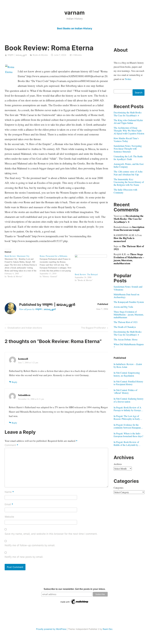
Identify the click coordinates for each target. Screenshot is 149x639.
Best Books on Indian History (74, 28)
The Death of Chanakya (125, 326)
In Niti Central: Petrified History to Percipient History (128, 383)
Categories (118, 487)
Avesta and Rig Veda (123, 306)
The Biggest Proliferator (93, 328)
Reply (14, 381)
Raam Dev (107, 629)
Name (9, 492)
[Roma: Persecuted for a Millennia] (57, 266)
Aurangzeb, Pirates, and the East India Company (128, 165)
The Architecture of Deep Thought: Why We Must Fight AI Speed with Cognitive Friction (129, 130)
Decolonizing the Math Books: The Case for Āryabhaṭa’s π (128, 114)
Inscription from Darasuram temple (129, 228)
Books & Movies (40, 55)
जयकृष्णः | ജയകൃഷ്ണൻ (17, 55)
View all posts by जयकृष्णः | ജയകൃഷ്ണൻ (37, 309)
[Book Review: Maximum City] (22, 266)
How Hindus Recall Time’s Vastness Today (126, 140)
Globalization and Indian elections (24, 328)
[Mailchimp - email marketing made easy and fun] (74, 604)
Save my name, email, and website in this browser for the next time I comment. (51, 533)
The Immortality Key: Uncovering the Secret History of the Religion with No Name (129, 182)
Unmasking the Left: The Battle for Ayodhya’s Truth (128, 158)
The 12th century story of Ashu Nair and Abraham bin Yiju (128, 173)
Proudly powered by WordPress (51, 629)
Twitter (128, 79)
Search (138, 92)
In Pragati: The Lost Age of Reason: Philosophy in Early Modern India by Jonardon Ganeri (127, 417)
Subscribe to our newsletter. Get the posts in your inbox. (74, 589)
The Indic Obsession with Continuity (125, 191)
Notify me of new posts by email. (24, 556)
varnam (74, 12)
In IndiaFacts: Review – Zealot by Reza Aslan (128, 365)
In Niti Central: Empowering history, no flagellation (127, 374)
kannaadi (23, 358)
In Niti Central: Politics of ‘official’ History (125, 391)
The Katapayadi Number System (129, 301)
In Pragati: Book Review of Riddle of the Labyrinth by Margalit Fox (126, 443)
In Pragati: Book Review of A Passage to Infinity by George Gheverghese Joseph (127, 409)
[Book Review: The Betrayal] (91, 264)
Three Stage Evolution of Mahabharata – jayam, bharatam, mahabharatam (129, 258)
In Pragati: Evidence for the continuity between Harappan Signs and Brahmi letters (127, 426)
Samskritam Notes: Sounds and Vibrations (128, 288)
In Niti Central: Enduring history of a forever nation (128, 400)
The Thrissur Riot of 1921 (129, 247)
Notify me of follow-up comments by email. (30, 545)
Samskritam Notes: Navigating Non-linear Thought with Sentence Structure (128, 148)
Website (9, 516)
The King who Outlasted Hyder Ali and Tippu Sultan (128, 121)
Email (9, 504)
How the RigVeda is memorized (124, 239)
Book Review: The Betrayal (86, 274)
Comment (11, 445)
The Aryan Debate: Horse (126, 339)
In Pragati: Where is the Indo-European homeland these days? (128, 435)
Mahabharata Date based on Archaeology (126, 296)
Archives (118, 464)
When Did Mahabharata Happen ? (129, 346)
